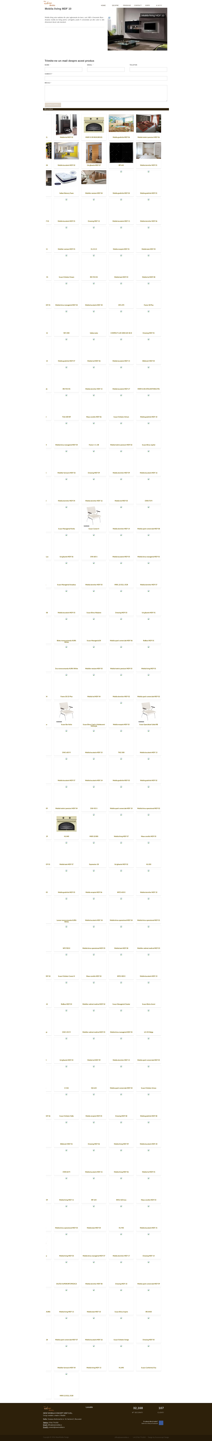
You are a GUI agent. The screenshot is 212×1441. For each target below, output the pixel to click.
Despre (115, 5)
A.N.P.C (159, 5)
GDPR (147, 5)
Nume (48, 65)
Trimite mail (53, 105)
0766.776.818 (53, 1423)
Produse (127, 5)
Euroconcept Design (162, 1437)
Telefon (133, 65)
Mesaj (48, 83)
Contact (138, 5)
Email (90, 65)
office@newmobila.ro (55, 1425)
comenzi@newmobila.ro (56, 1427)
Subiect (49, 74)
